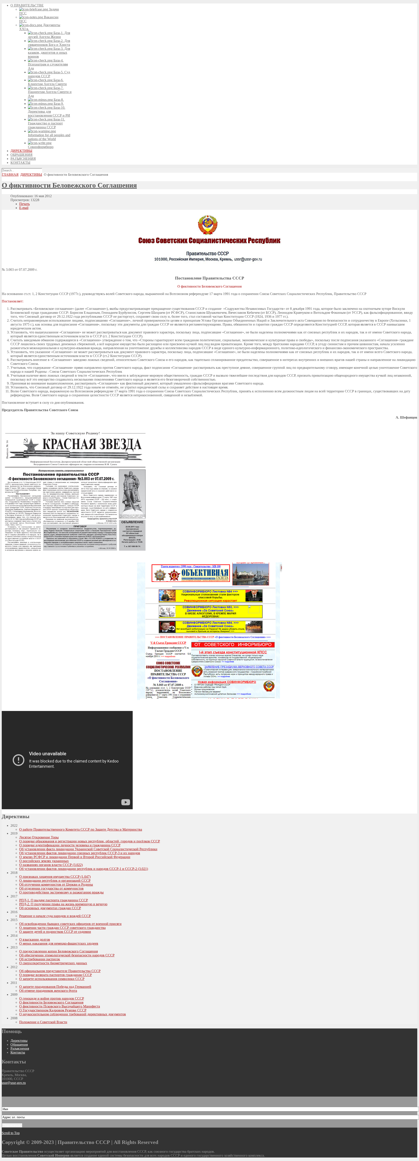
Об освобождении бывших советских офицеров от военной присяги (70, 924)
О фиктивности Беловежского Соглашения (69, 185)
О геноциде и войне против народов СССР (51, 998)
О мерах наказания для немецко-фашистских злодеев (58, 943)
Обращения (19, 1044)
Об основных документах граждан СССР (50, 908)
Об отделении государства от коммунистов (51, 888)
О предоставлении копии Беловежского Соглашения (58, 951)
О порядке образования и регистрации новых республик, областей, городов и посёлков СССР (89, 841)
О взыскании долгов (34, 939)
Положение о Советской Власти (43, 1022)
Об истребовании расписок (39, 959)
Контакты (17, 1052)
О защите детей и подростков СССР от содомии (55, 931)
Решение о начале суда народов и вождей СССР (55, 916)
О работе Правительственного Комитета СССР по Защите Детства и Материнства (80, 829)
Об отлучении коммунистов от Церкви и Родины (56, 884)
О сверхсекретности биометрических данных (53, 963)
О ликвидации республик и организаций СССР (55, 880)
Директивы (18, 1040)
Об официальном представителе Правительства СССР (60, 971)
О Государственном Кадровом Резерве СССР (52, 1010)
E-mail (23, 208)
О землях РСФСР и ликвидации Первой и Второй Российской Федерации (74, 857)
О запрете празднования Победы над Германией (55, 986)
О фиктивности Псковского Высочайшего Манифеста (59, 1006)
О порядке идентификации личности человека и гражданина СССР (69, 845)
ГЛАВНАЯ (10, 174)
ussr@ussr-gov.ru (14, 1083)
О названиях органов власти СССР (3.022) (51, 865)
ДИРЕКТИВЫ (31, 174)
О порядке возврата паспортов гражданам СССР (55, 975)
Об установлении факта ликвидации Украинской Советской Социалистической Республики (88, 849)
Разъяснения (19, 1048)
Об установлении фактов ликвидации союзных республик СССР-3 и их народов (79, 853)
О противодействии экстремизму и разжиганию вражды (61, 892)
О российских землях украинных (44, 861)
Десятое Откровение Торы (39, 837)
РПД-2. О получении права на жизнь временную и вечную (63, 904)
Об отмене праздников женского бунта (48, 990)
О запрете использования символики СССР (51, 979)
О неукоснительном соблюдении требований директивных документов (72, 1014)
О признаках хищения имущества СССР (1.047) (55, 876)
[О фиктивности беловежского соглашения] (75, 550)
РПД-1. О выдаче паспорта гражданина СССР (53, 900)
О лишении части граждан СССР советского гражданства (62, 928)
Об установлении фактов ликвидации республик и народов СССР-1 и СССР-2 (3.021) (83, 869)
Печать (24, 204)
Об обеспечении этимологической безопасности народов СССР (67, 955)
